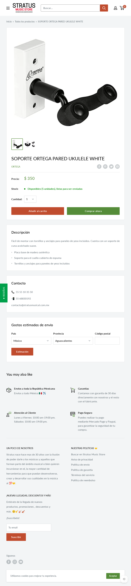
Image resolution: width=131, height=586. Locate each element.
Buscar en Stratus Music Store (88, 454)
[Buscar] (104, 8)
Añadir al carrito (38, 210)
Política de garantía (82, 469)
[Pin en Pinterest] (105, 166)
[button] (4, 293)
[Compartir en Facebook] (99, 166)
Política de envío (80, 464)
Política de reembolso (83, 480)
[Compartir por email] (117, 166)
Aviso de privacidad (82, 459)
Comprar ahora (93, 210)
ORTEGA (15, 166)
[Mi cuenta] (115, 8)
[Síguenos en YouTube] (21, 562)
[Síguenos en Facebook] (8, 562)
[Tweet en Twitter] (111, 166)
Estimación (22, 351)
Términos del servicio (82, 474)
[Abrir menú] (8, 8)
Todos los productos (25, 21)
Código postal (102, 333)
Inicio (9, 21)
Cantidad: (16, 199)
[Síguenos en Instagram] (14, 562)
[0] (122, 8)
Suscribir (16, 536)
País (13, 333)
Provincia (58, 333)
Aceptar (113, 575)
